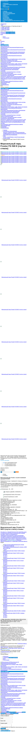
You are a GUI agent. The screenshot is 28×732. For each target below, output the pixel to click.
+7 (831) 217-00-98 (5, 29)
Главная (5, 11)
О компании (6, 17)
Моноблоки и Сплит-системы (12, 133)
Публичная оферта (7, 19)
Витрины (9, 134)
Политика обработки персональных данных (13, 20)
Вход (4, 5)
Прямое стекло (13, 137)
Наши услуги (6, 14)
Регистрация (6, 6)
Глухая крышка (20, 137)
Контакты (5, 15)
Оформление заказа (5, 730)
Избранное (8, 32)
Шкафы (15, 134)
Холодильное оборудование (10, 131)
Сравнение (8, 33)
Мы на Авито (6, 18)
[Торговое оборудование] (4, 25)
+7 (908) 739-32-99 (5, 27)
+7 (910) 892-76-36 (5, 28)
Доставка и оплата (7, 12)
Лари (12, 134)
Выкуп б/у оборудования (9, 13)
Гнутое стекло (6, 137)
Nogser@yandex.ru (5, 621)
